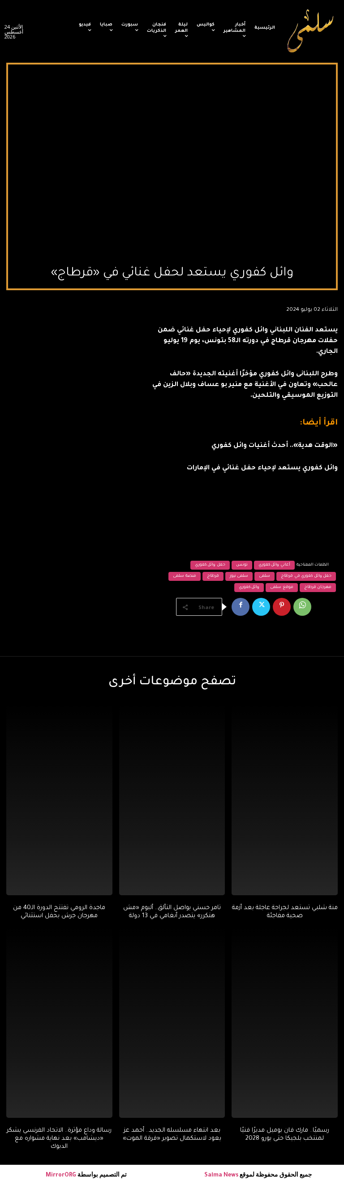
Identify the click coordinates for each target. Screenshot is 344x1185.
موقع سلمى (281, 587)
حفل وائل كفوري (210, 565)
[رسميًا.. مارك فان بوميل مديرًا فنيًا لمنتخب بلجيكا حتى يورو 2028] (285, 1022)
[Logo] (311, 31)
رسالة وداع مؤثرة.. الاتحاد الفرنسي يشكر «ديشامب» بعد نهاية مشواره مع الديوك (59, 1138)
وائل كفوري (249, 587)
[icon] (63, 33)
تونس (242, 565)
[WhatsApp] (302, 607)
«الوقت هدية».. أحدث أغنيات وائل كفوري (274, 446)
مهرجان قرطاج (318, 587)
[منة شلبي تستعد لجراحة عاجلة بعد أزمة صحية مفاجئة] (285, 799)
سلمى (264, 576)
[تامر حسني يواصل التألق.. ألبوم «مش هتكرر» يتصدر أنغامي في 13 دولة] (172, 799)
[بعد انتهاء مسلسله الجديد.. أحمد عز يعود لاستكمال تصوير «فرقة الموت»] (172, 1022)
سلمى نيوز (239, 576)
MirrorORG (61, 1175)
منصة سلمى (184, 576)
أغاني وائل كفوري (274, 565)
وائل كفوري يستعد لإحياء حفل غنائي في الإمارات (262, 468)
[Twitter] (261, 607)
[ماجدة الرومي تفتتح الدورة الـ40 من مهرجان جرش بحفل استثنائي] (59, 799)
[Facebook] (240, 607)
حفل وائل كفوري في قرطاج (306, 576)
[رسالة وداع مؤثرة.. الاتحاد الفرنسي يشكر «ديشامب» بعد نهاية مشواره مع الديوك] (59, 1022)
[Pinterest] (282, 607)
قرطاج (213, 576)
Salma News (221, 1175)
